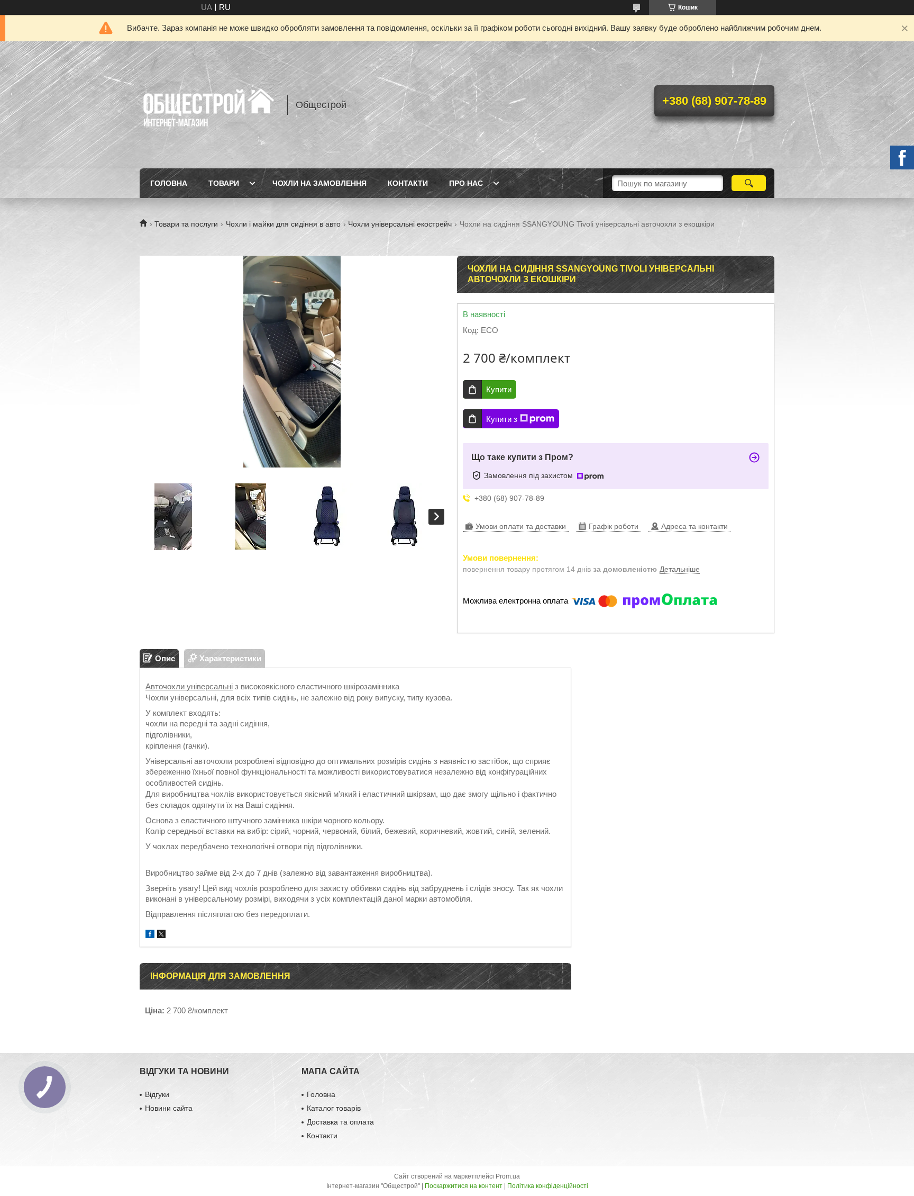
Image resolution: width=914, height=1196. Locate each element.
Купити (498, 389)
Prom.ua (508, 1176)
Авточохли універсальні (189, 686)
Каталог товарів (334, 1108)
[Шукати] (749, 183)
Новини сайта (169, 1108)
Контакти (408, 183)
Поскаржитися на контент (463, 1186)
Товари (223, 183)
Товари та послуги (186, 224)
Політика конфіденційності (547, 1186)
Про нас (466, 183)
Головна (168, 183)
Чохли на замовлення (319, 183)
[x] (161, 935)
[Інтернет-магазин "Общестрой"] (208, 104)
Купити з (501, 419)
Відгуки (157, 1094)
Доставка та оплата (340, 1122)
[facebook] (149, 935)
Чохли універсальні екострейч (400, 224)
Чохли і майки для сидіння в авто (283, 224)
